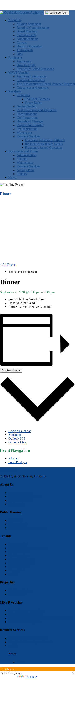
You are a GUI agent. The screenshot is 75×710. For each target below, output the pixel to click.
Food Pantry (17, 462)
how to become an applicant (26, 610)
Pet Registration (27, 129)
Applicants (15, 57)
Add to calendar (11, 370)
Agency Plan (25, 170)
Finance (22, 159)
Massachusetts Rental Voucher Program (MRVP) (40, 618)
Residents (14, 91)
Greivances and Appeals (24, 622)
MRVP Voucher (18, 72)
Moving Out (16, 570)
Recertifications (27, 114)
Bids (20, 54)
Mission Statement (29, 24)
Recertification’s (19, 551)
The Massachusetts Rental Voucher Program (46, 84)
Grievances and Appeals (33, 87)
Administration (26, 155)
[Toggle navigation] (56, 12)
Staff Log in (8, 469)
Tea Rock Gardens (37, 99)
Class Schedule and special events (30, 642)
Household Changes (30, 121)
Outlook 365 (16, 438)
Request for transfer (21, 563)
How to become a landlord (25, 614)
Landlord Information (31, 80)
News (12, 177)
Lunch (13, 458)
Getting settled (17, 544)
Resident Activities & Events (44, 144)
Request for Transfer (30, 125)
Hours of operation (20, 500)
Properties (23, 95)
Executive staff (26, 35)
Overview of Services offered (27, 638)
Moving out (24, 132)
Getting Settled (26, 106)
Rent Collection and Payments (36, 110)
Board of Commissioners (33, 27)
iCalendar (14, 435)
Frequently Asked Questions (35, 69)
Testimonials (25, 50)
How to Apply (26, 65)
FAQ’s (12, 574)
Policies (22, 174)
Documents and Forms (23, 151)
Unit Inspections (27, 117)
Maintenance (25, 162)
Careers (22, 42)
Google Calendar (19, 431)
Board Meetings (27, 31)
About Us (14, 20)
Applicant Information (31, 76)
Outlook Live (17, 442)
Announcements (27, 39)
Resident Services (28, 136)
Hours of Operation (29, 46)
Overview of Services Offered (45, 140)
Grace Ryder (33, 102)
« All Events (8, 264)
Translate (31, 677)
